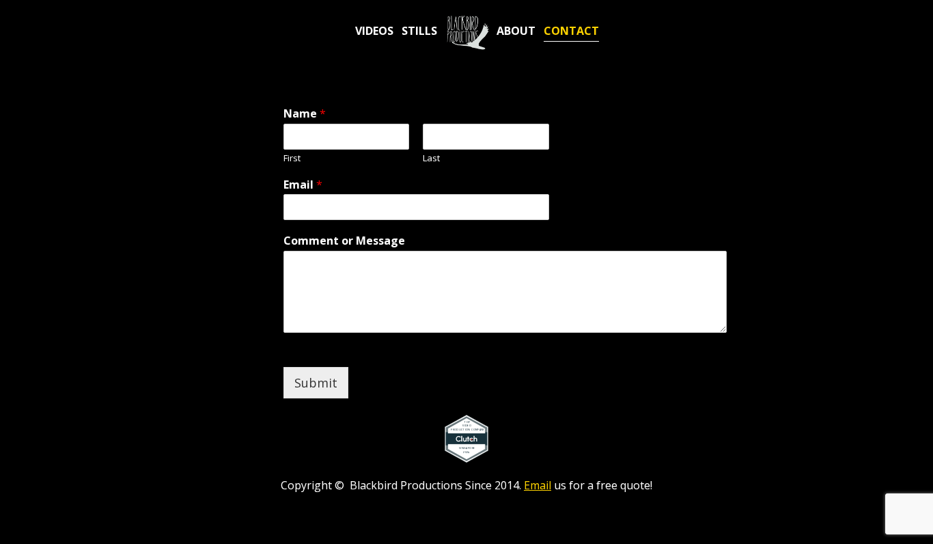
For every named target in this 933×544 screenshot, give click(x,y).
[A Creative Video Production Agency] (467, 32)
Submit (315, 383)
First (292, 158)
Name (304, 114)
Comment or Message (344, 241)
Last (431, 158)
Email (302, 185)
